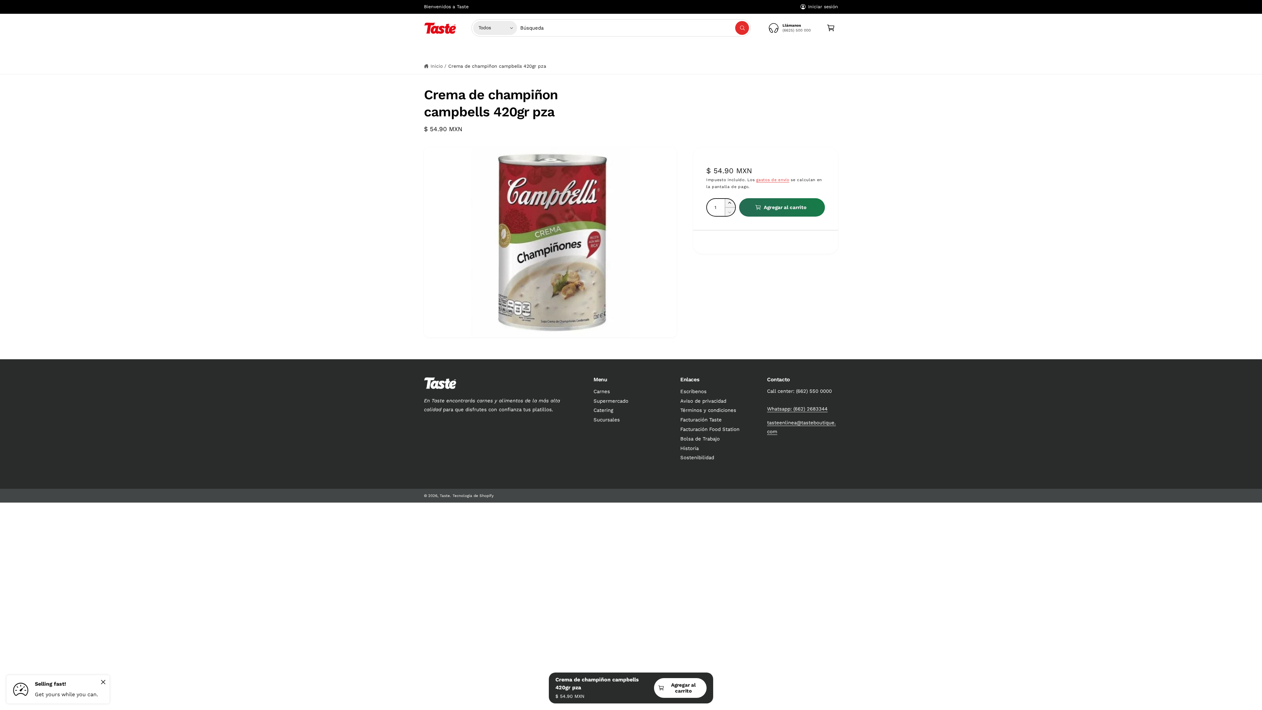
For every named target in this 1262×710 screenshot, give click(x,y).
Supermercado (610, 50)
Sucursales (607, 420)
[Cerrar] (103, 682)
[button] (574, 50)
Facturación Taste (701, 420)
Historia (689, 448)
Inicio (437, 66)
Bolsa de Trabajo (700, 439)
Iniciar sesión (823, 6)
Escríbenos (693, 391)
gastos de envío (772, 180)
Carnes (571, 50)
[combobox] (635, 27)
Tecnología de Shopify (473, 495)
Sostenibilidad (697, 458)
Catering (603, 410)
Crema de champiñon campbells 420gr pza (497, 66)
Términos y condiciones (708, 410)
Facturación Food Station (709, 429)
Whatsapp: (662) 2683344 (797, 409)
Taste (445, 495)
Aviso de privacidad (703, 401)
